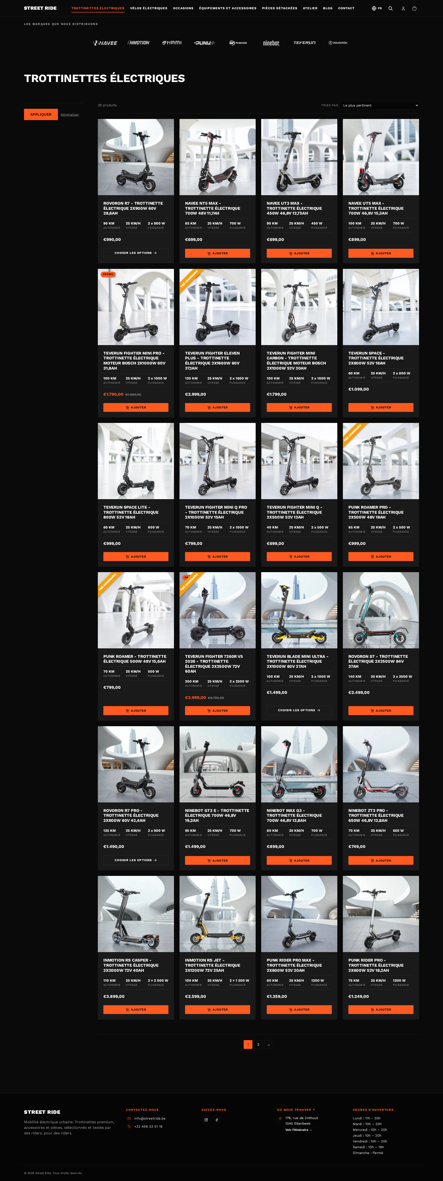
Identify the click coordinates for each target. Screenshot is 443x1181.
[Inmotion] (138, 43)
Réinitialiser (70, 114)
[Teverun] (304, 43)
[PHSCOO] (238, 43)
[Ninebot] (271, 43)
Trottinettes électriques (98, 8)
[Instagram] (206, 1119)
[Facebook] (216, 1119)
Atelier (310, 8)
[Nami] (172, 43)
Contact (346, 8)
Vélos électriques (149, 8)
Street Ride (40, 8)
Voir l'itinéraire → (298, 1130)
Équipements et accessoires (228, 8)
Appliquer (41, 114)
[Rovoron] (338, 43)
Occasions (183, 8)
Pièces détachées (279, 8)
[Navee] (105, 43)
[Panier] (414, 8)
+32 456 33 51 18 (148, 1126)
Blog (327, 8)
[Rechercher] (390, 8)
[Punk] (205, 43)
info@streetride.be (150, 1118)
